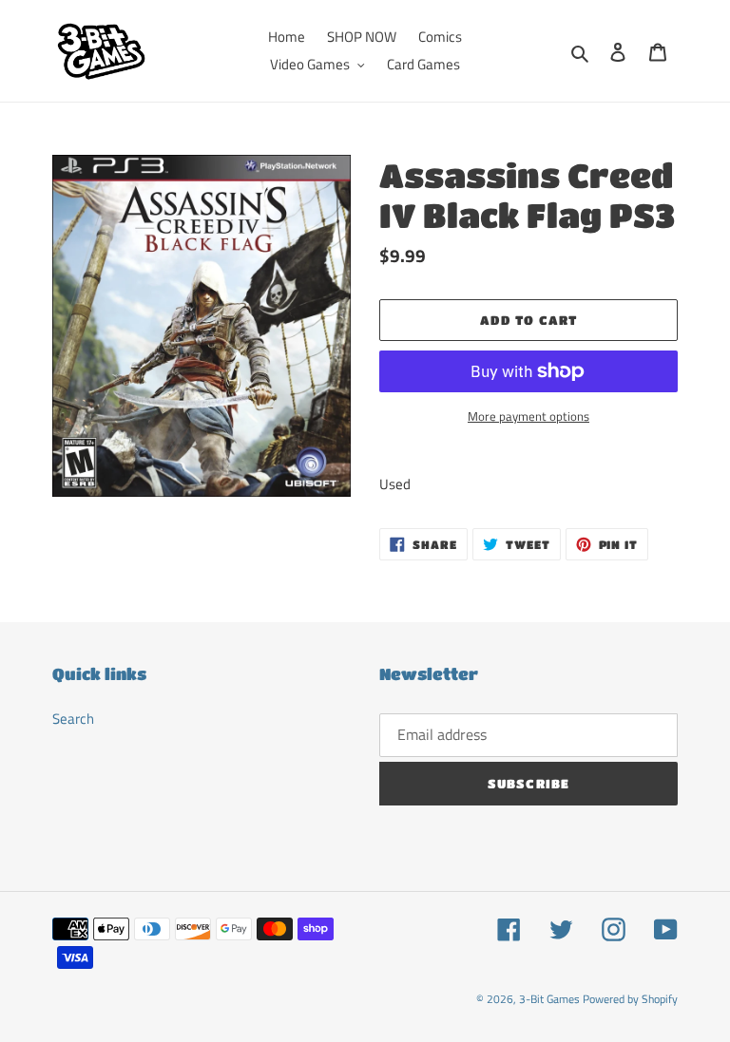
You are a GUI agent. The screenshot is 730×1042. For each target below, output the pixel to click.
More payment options (528, 416)
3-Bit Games (549, 999)
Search (73, 718)
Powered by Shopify (630, 999)
